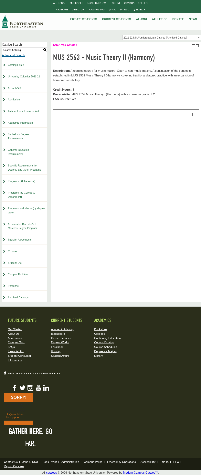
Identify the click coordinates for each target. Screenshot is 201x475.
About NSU (14, 88)
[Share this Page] (190, 45)
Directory (79, 9)
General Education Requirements (18, 151)
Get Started (15, 329)
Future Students (83, 19)
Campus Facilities (18, 274)
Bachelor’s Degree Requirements (18, 136)
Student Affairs (60, 355)
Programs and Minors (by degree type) (26, 210)
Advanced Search (13, 55)
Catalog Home (16, 64)
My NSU (124, 9)
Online (116, 3)
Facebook (15, 388)
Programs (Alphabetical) (21, 181)
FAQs (11, 346)
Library (98, 355)
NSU (22, 21)
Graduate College (136, 3)
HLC (176, 461)
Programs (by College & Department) (21, 194)
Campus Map (97, 9)
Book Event (50, 461)
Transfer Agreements (20, 239)
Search (140, 9)
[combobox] (161, 37)
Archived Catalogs (18, 297)
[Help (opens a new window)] (197, 45)
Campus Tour (16, 342)
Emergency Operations (121, 461)
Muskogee (76, 3)
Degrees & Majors (105, 351)
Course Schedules (105, 346)
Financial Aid (16, 351)
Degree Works (60, 342)
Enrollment (57, 346)
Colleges (99, 333)
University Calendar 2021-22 (24, 76)
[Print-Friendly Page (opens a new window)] (193, 45)
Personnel (13, 285)
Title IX (164, 461)
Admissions (15, 338)
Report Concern (14, 466)
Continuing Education (107, 338)
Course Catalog (104, 342)
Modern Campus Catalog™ (140, 472)
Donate (178, 19)
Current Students (116, 19)
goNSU (113, 9)
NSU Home (62, 9)
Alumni (141, 19)
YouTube (38, 388)
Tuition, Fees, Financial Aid (23, 111)
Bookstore (100, 329)
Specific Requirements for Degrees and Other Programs (24, 167)
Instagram (30, 388)
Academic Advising (62, 329)
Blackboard (58, 333)
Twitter (23, 388)
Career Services (61, 338)
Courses (12, 251)
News (193, 19)
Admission (14, 99)
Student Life (15, 262)
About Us (13, 333)
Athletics (159, 19)
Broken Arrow (96, 3)
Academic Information (20, 122)
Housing (56, 351)
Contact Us (11, 461)
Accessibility (148, 461)
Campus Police (93, 461)
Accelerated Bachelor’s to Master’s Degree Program (22, 226)
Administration (70, 461)
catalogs (51, 472)
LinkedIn (46, 388)
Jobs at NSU (30, 461)
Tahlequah (59, 3)
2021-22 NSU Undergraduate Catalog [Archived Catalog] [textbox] (155, 37)
